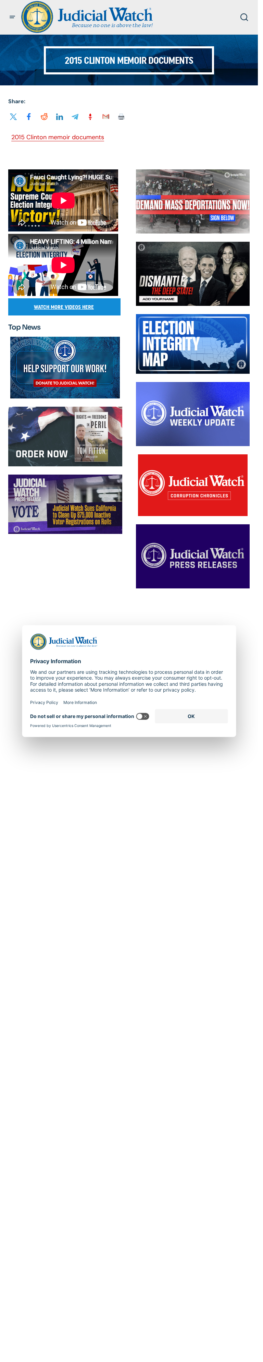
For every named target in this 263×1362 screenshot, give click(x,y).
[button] (12, 17)
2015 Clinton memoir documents (57, 137)
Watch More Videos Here (64, 307)
